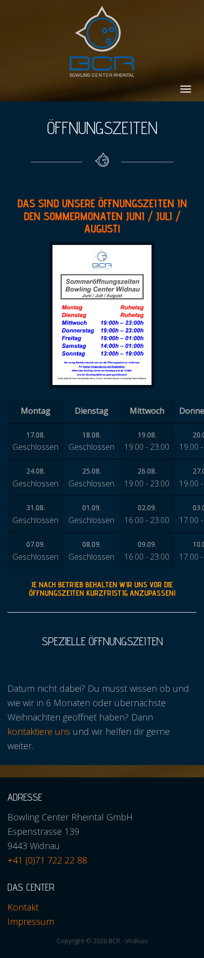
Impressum (30, 921)
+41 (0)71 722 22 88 (47, 860)
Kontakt (23, 907)
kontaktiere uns (38, 731)
